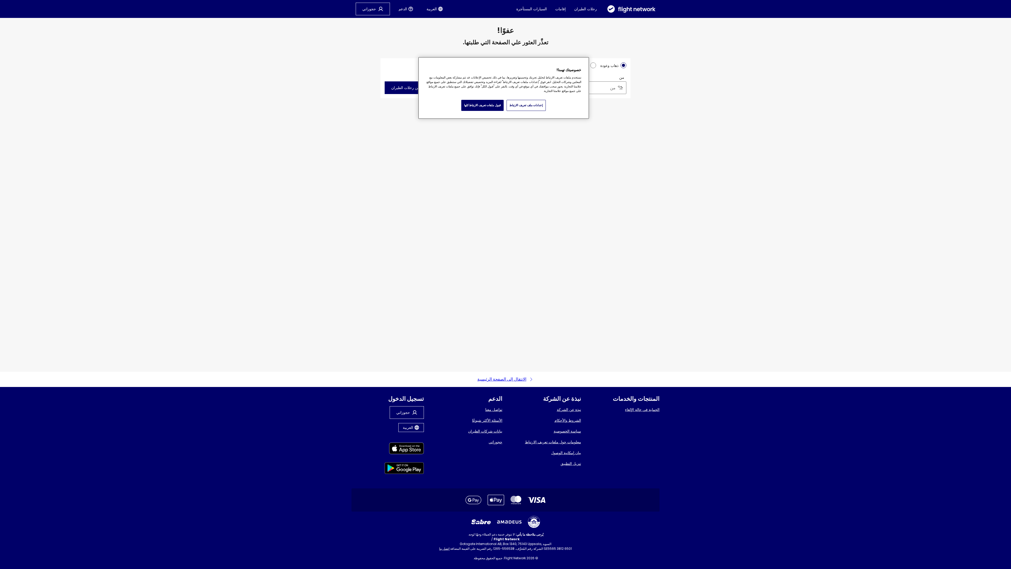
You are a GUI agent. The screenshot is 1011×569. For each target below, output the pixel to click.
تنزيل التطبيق (571, 463)
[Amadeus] (509, 522)
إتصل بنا (444, 548)
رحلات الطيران (585, 9)
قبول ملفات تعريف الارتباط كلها (482, 105)
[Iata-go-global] (534, 522)
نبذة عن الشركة (569, 409)
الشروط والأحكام (567, 420)
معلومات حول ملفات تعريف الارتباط (553, 442)
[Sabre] (481, 521)
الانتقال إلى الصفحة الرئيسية (501, 379)
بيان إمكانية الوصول (566, 452)
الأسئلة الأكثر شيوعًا (487, 420)
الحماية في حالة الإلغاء (642, 409)
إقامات (560, 9)
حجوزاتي (495, 442)
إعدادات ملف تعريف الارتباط (526, 105)
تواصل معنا (493, 409)
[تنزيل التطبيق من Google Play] (404, 469)
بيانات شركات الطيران (485, 431)
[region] (503, 88)
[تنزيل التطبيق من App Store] (404, 449)
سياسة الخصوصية (567, 431)
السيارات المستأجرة (531, 9)
